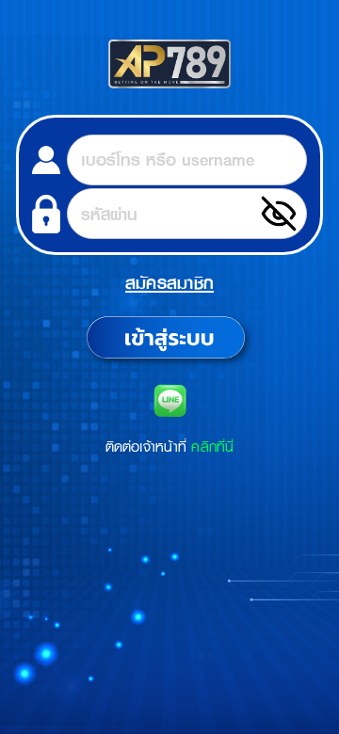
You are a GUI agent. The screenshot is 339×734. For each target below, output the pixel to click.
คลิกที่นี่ (212, 446)
